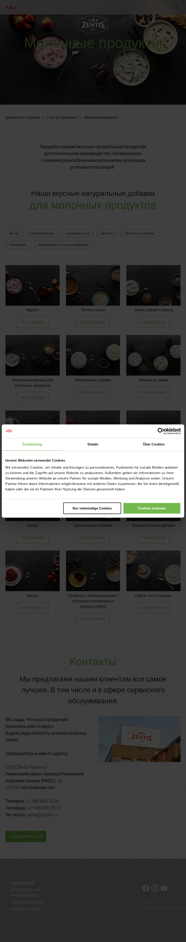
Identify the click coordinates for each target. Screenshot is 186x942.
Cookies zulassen (152, 508)
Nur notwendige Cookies (92, 508)
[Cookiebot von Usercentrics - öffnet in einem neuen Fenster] (161, 431)
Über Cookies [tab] (154, 444)
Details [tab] (93, 444)
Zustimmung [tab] (32, 444)
